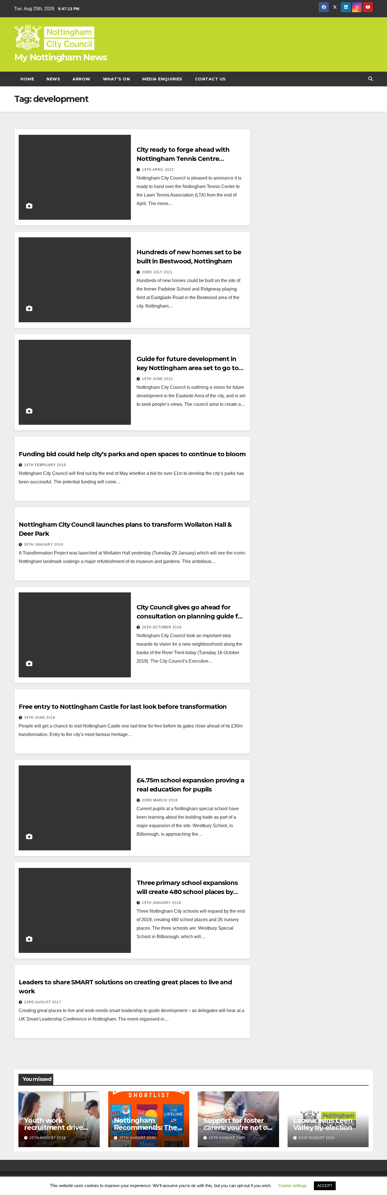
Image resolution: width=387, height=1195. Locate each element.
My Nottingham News (60, 57)
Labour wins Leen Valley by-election (322, 1124)
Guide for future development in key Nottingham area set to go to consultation (188, 368)
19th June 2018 (39, 718)
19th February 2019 (45, 465)
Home (27, 79)
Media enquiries (162, 79)
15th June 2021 (157, 379)
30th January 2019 (43, 545)
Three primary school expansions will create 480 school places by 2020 (187, 892)
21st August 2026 (317, 1138)
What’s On (116, 79)
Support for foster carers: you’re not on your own (237, 1127)
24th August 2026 (227, 1138)
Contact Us (210, 79)
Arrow (81, 79)
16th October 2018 (162, 627)
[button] (370, 78)
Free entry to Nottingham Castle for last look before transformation (123, 706)
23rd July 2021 (157, 272)
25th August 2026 (47, 1138)
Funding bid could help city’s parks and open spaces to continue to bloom (132, 454)
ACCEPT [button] (324, 1186)
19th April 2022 (158, 170)
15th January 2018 (161, 903)
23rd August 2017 (42, 1002)
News (53, 79)
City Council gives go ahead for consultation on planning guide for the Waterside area (190, 616)
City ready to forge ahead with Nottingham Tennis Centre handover (183, 159)
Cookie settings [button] (292, 1185)
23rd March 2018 (160, 800)
